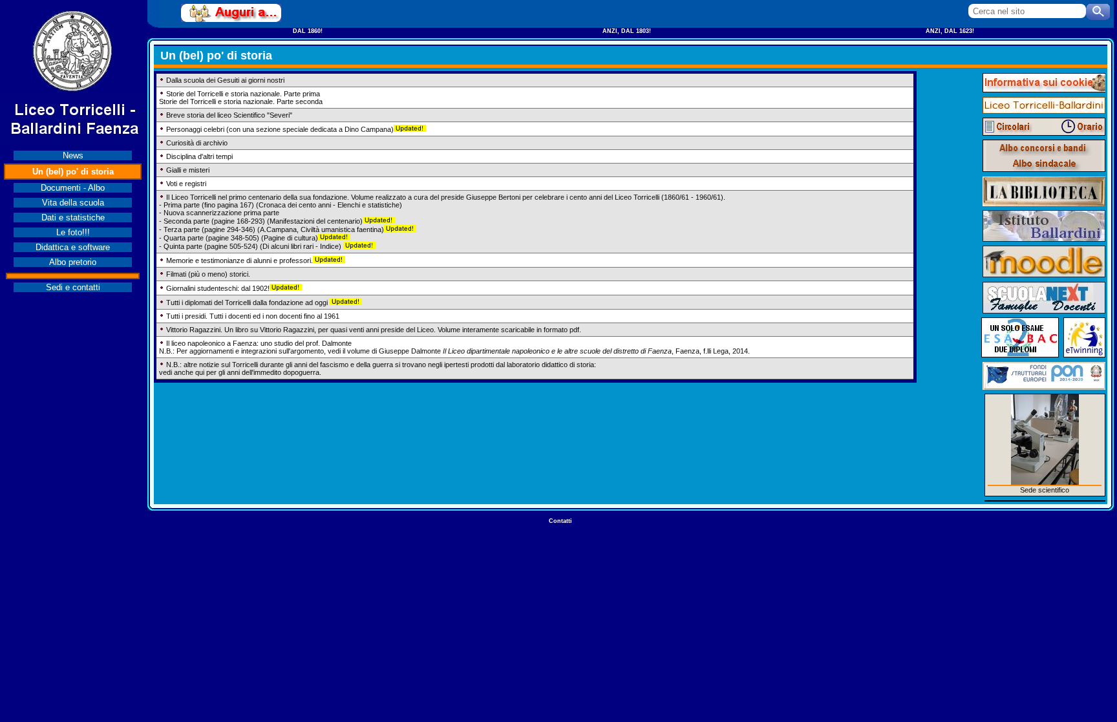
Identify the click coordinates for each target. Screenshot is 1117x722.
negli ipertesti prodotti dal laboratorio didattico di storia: (512, 364)
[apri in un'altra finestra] (231, 13)
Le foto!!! (73, 232)
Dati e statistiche (73, 217)
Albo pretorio (72, 262)
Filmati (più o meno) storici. (208, 274)
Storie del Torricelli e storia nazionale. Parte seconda (241, 101)
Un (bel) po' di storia (73, 171)
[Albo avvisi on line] (1044, 148)
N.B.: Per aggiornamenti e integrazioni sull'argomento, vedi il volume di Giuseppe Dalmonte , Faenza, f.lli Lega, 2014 (453, 351)
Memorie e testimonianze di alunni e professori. (239, 260)
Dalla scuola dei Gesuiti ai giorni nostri (225, 80)
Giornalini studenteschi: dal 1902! (218, 288)
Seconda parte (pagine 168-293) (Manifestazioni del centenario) (263, 221)
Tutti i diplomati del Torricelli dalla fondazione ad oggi (247, 302)
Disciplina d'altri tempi (199, 156)
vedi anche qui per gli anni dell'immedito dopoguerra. (240, 372)
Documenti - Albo (73, 188)
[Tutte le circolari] (1009, 126)
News (73, 155)
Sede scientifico (1044, 490)
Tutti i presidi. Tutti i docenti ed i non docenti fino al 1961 (252, 316)
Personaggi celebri (195, 129)
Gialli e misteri (187, 170)
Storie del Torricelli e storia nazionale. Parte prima (243, 94)
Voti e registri (186, 183)
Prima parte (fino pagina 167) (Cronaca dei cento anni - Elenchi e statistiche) (283, 205)
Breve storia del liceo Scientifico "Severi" (229, 115)
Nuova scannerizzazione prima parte (221, 213)
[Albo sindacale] (1044, 163)
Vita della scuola (73, 202)
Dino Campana (368, 129)
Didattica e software (73, 247)
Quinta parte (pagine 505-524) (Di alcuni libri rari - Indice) (253, 246)
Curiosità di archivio (197, 143)
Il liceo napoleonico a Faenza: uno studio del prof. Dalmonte (259, 343)
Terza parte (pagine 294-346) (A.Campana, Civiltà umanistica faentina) (274, 229)
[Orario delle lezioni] (1079, 126)
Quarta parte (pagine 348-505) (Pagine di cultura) (241, 238)
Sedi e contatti (73, 287)
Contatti (560, 521)
